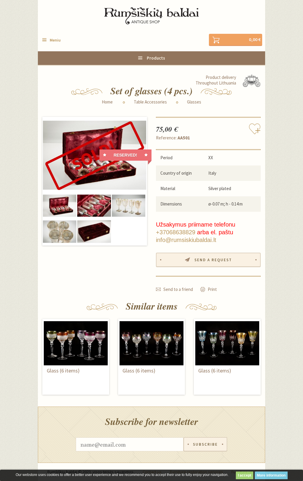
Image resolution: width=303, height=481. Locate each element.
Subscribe (205, 444)
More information (271, 475)
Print (212, 289)
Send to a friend (178, 289)
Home (107, 102)
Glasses (194, 102)
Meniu (55, 40)
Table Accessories (150, 102)
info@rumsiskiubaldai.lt (186, 240)
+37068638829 (175, 232)
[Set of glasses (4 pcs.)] (94, 155)
